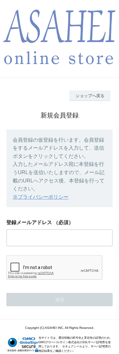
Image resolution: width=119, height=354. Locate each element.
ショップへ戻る (90, 95)
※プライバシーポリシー (41, 197)
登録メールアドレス (29, 222)
